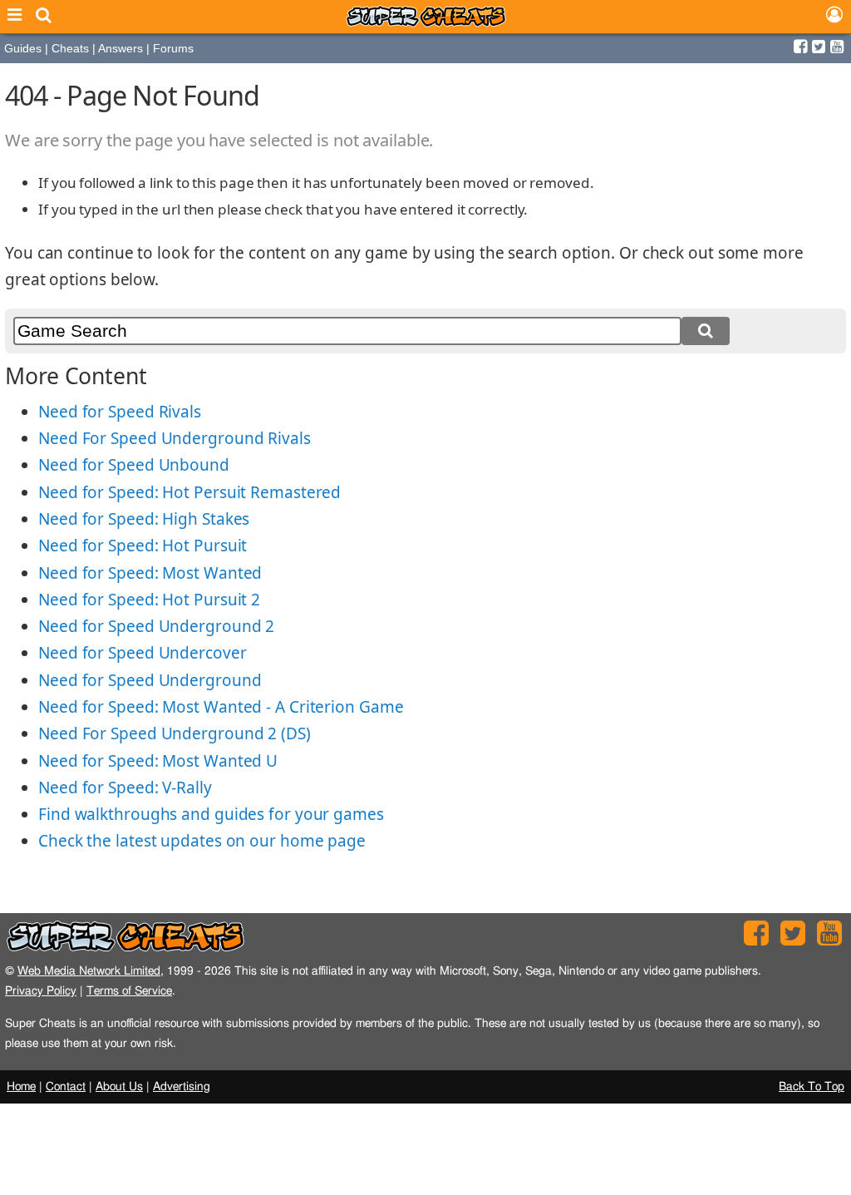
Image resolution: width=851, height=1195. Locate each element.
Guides (23, 48)
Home (21, 1087)
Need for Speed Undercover (142, 653)
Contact (66, 1087)
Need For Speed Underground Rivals (174, 438)
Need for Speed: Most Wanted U (158, 761)
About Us (119, 1087)
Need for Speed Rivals (119, 411)
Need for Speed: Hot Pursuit (142, 545)
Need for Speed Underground (149, 680)
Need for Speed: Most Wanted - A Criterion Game (220, 707)
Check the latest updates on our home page (202, 841)
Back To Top (811, 1087)
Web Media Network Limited (88, 971)
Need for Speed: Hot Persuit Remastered (189, 492)
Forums (173, 48)
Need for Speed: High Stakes (143, 519)
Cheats (70, 48)
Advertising (181, 1087)
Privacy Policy (40, 991)
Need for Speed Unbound (133, 465)
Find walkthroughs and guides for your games (211, 814)
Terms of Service (129, 991)
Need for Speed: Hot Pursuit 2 (149, 599)
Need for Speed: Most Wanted (150, 573)
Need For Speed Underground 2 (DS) (174, 733)
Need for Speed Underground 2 (156, 626)
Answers (120, 48)
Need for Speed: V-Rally (125, 787)
